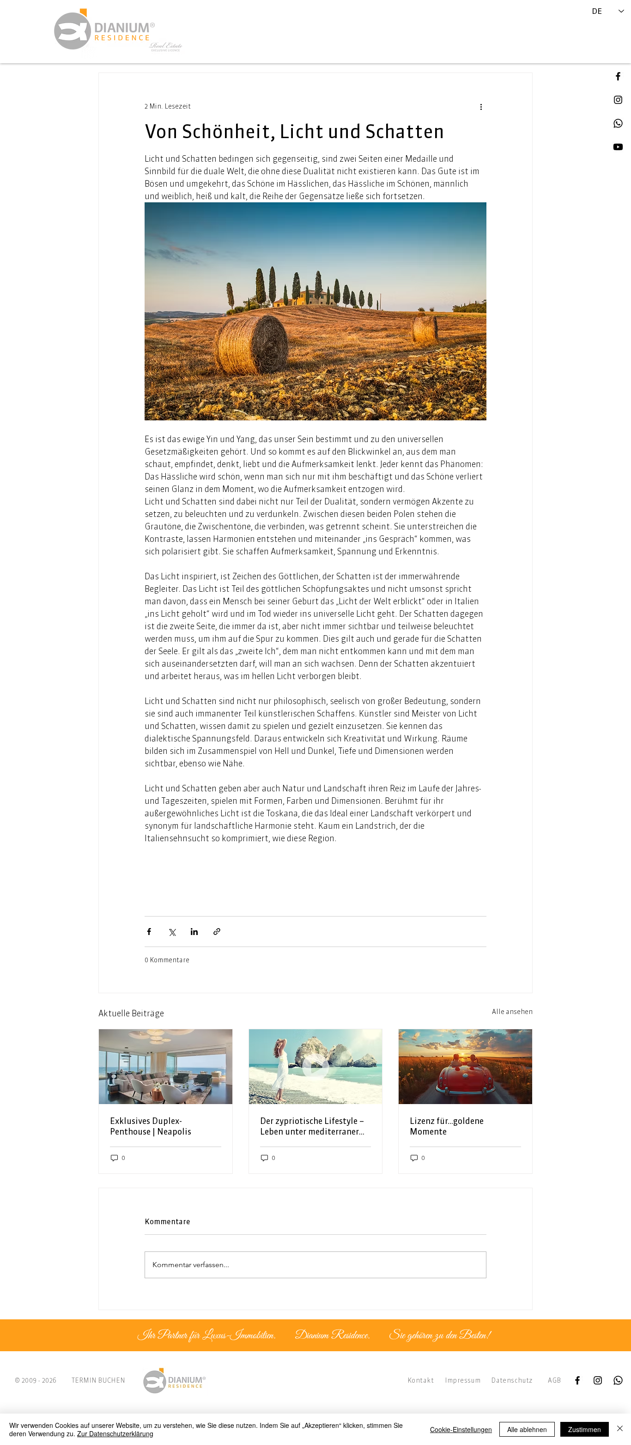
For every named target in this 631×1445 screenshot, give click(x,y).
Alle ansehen (512, 1012)
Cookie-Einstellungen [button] (461, 1429)
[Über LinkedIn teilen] (194, 931)
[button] (618, 146)
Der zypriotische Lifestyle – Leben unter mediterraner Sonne (312, 1126)
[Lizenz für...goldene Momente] (465, 1066)
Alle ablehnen (527, 1429)
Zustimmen (584, 1429)
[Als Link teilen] (216, 931)
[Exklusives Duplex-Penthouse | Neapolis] (165, 1066)
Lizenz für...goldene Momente (447, 1126)
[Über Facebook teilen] (149, 931)
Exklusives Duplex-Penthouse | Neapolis (150, 1126)
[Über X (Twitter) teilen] (171, 931)
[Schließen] (619, 1429)
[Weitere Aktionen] (480, 106)
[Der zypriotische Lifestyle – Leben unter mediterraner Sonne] (315, 1066)
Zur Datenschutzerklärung (115, 1433)
